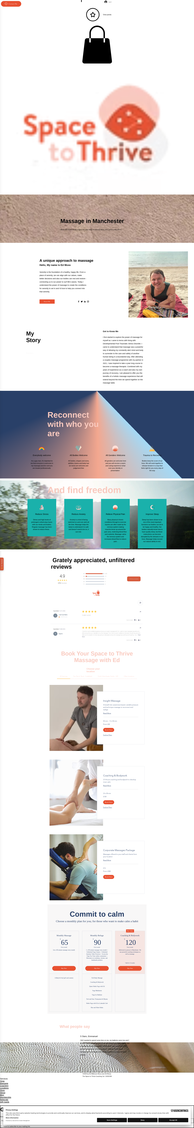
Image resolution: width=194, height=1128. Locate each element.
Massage (4, 1083)
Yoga (2, 1081)
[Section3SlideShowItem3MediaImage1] (98, 1055)
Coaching (4, 1086)
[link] (63, 676)
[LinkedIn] (85, 301)
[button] (108, 730)
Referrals (4, 1099)
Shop (2, 1090)
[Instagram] (88, 301)
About (2, 1093)
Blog (2, 1095)
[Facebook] (78, 301)
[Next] (142, 1045)
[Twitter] (82, 301)
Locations (4, 1088)
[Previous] (51, 1045)
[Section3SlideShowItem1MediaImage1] (93, 1055)
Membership (5, 1097)
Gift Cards (4, 1102)
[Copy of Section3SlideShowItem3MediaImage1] (100, 1055)
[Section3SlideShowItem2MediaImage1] (95, 1055)
